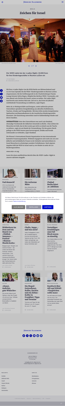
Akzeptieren (47, 207)
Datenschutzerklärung (19, 201)
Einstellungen (33, 207)
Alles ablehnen (18, 207)
